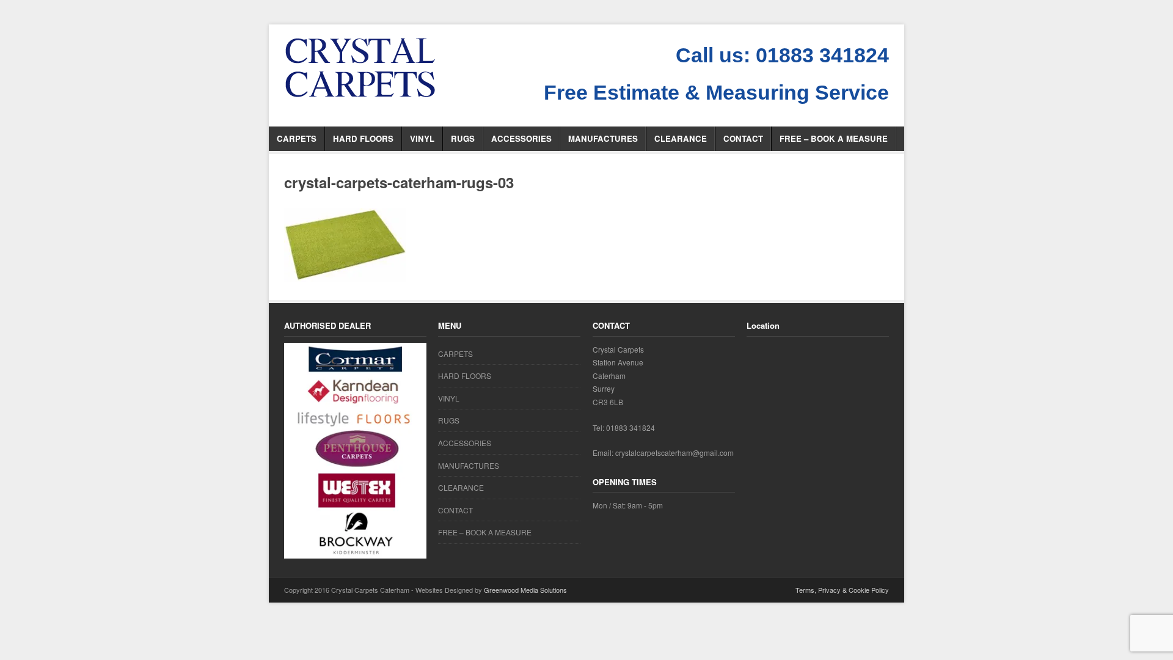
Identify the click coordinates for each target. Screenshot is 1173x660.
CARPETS (296, 138)
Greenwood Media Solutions (525, 590)
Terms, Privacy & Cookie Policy (842, 590)
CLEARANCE (680, 138)
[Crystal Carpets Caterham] (360, 68)
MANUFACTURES (603, 138)
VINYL (422, 138)
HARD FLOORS (363, 138)
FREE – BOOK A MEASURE (834, 138)
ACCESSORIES (521, 138)
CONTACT (743, 138)
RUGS (463, 138)
